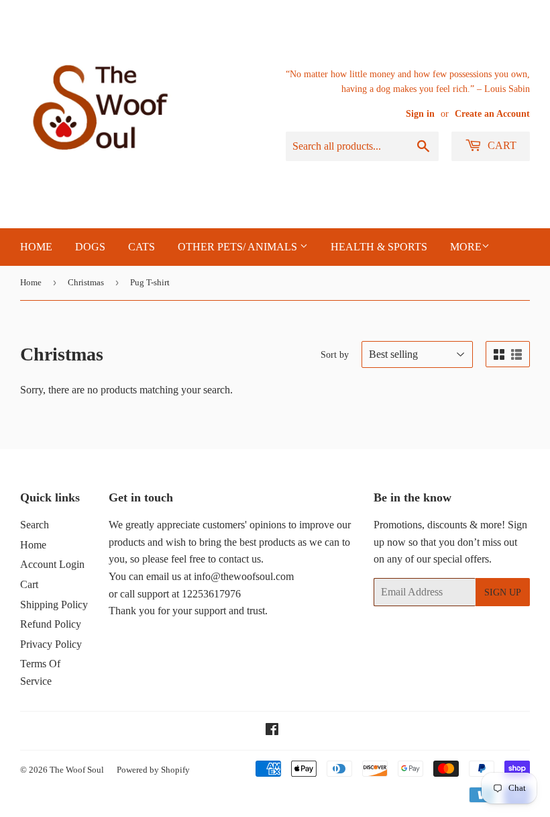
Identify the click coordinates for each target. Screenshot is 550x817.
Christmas (86, 282)
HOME (36, 246)
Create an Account (492, 114)
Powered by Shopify (153, 770)
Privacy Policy (51, 644)
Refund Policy (50, 624)
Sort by (335, 355)
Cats (141, 246)
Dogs (90, 246)
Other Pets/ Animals (239, 246)
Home (31, 282)
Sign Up (502, 592)
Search (34, 524)
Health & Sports (379, 246)
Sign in (420, 114)
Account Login (52, 564)
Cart (500, 145)
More (466, 246)
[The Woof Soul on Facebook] (272, 730)
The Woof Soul (77, 770)
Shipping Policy (54, 604)
